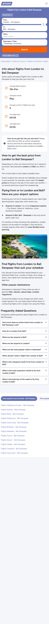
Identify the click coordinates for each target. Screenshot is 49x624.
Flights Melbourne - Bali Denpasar (14, 418)
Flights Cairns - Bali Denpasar (13, 436)
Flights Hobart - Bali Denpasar (13, 444)
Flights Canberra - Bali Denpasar (14, 449)
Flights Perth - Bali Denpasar (12, 414)
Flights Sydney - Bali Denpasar (13, 410)
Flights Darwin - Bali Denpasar (13, 440)
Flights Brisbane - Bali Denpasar (13, 427)
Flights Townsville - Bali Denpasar (14, 453)
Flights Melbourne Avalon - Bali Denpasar (17, 405)
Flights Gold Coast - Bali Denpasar (15, 423)
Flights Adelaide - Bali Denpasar (14, 431)
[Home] (7, 3)
